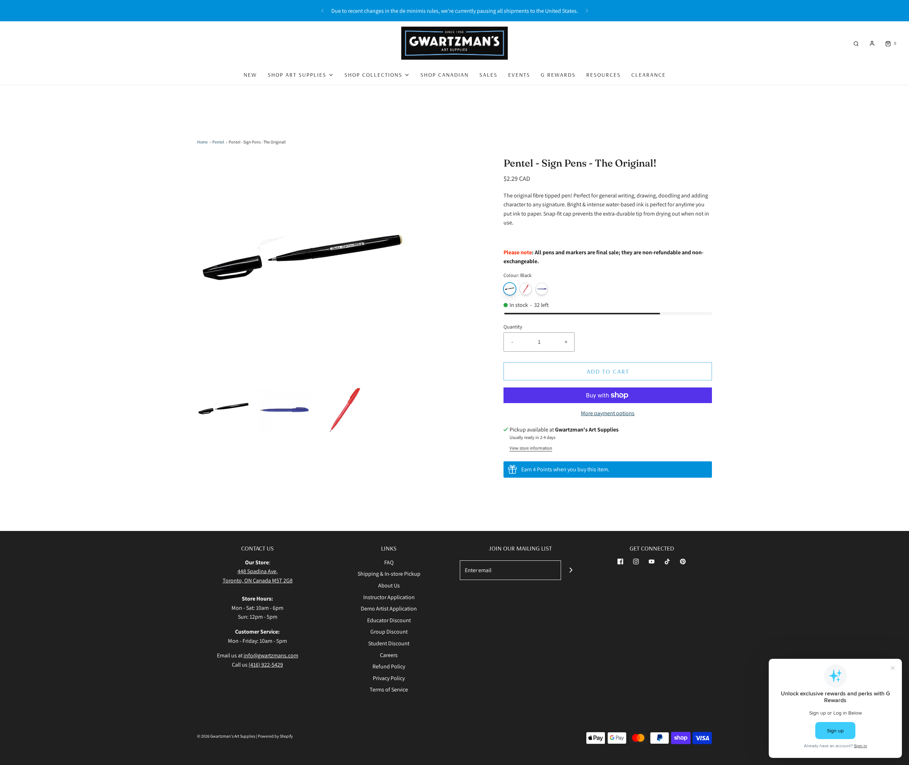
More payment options (608, 413)
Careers (389, 655)
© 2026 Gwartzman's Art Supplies (226, 736)
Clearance (648, 74)
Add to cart (608, 371)
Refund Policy (388, 666)
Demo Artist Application (389, 608)
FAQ (389, 562)
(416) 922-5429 (266, 664)
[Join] (571, 570)
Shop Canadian (444, 74)
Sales (488, 74)
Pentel (218, 142)
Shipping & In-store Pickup (389, 573)
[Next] (587, 10)
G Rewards (558, 74)
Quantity (513, 326)
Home (202, 142)
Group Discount (389, 631)
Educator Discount (389, 620)
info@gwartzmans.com (271, 655)
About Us (389, 585)
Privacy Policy (389, 678)
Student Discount (388, 643)
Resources (603, 74)
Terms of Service (389, 689)
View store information (531, 448)
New (250, 74)
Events (519, 74)
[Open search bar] (856, 43)
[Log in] (872, 43)
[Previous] (322, 10)
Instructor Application (389, 597)
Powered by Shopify (275, 736)
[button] (224, 410)
